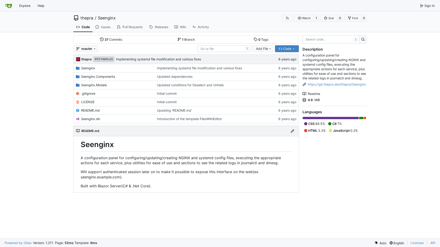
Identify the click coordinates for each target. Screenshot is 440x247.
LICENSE (87, 102)
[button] (304, 18)
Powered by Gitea (18, 243)
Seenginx (107, 18)
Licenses (417, 243)
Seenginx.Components (98, 76)
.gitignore (88, 93)
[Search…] (363, 39)
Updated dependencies (174, 76)
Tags (263, 39)
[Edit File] (292, 131)
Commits (113, 39)
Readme (314, 94)
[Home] (8, 6)
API (432, 243)
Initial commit (167, 93)
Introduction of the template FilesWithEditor (189, 119)
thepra (86, 18)
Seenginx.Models (94, 85)
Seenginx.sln (90, 119)
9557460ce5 (104, 59)
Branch (188, 39)
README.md (90, 110)
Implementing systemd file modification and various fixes (158, 59)
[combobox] (224, 48)
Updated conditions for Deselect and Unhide (190, 85)
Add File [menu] (262, 49)
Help (41, 6)
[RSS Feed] (287, 18)
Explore (24, 6)
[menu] (380, 243)
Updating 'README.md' (174, 110)
